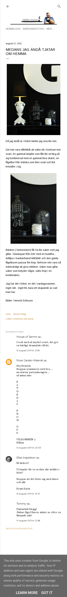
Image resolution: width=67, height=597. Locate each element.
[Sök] (59, 5)
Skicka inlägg (19, 314)
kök (25, 319)
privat (30, 319)
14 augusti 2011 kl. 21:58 (28, 520)
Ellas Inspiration (26, 457)
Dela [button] (8, 314)
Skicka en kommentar (19, 528)
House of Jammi (26, 336)
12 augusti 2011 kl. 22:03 (28, 447)
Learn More (27, 593)
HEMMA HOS (13, 28)
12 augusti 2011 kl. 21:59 (28, 350)
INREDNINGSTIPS (33, 28)
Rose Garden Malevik (29, 360)
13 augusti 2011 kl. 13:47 (28, 493)
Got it (47, 593)
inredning (18, 319)
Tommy (21, 503)
